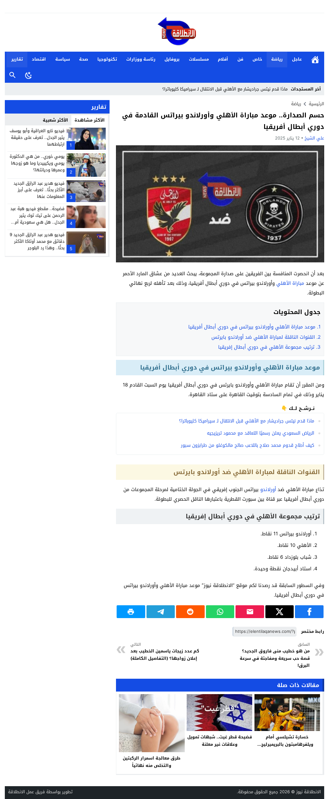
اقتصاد (39, 59)
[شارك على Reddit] (190, 612)
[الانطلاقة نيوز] (164, 33)
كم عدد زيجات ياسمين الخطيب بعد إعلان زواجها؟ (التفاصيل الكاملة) (164, 651)
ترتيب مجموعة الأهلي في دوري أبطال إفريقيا (269, 347)
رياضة (277, 59)
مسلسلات (199, 59)
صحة (83, 59)
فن (240, 59)
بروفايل (172, 59)
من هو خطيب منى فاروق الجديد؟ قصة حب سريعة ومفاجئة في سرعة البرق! (274, 655)
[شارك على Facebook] (309, 612)
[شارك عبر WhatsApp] (220, 612)
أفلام (223, 59)
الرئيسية (315, 59)
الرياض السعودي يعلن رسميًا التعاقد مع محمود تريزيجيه (260, 433)
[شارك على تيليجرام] (160, 612)
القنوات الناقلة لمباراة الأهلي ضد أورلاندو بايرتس (266, 337)
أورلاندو (268, 489)
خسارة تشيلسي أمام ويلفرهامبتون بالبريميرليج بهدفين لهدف (287, 744)
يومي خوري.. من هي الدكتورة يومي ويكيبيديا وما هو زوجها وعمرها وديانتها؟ (37, 163)
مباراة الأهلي (290, 283)
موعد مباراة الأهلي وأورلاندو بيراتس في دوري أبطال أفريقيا (254, 326)
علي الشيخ (314, 138)
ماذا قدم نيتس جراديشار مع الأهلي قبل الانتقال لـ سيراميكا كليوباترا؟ (225, 89)
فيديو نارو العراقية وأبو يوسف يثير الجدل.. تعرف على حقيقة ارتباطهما (37, 137)
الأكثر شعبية (55, 120)
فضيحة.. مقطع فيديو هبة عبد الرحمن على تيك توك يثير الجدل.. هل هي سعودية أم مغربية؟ (37, 219)
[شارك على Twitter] (279, 612)
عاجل (297, 59)
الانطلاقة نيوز (308, 792)
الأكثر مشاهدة (90, 120)
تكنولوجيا (107, 59)
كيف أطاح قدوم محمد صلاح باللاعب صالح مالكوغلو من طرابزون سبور (247, 445)
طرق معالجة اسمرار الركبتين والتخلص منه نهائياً (152, 761)
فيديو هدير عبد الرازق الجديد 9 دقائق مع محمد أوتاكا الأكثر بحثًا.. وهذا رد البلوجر (37, 241)
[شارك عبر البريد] (249, 612)
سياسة (62, 59)
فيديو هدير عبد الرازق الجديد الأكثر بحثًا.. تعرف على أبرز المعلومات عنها (39, 190)
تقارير (17, 59)
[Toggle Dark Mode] (28, 75)
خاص (257, 59)
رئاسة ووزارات (141, 59)
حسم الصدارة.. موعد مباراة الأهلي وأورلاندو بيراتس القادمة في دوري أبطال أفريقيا (223, 121)
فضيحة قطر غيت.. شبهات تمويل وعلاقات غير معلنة (219, 740)
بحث (12, 75)
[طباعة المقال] (131, 612)
